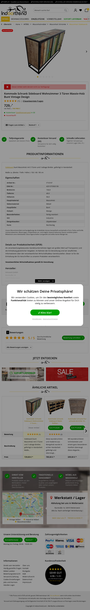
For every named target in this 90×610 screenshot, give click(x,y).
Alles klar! (46, 312)
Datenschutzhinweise (50, 319)
